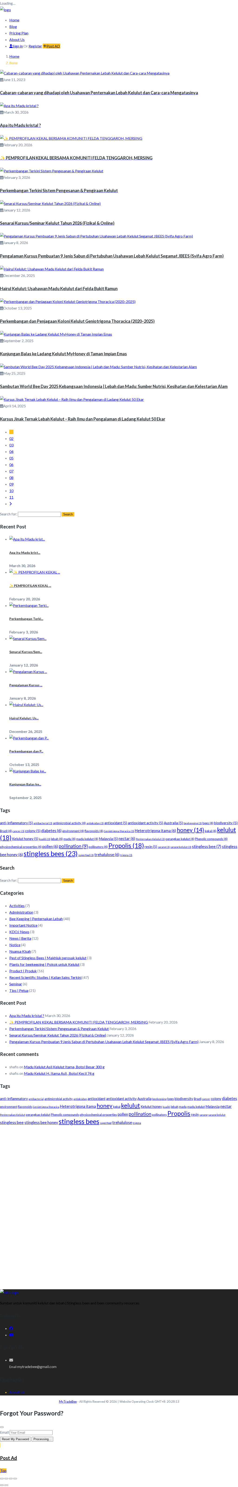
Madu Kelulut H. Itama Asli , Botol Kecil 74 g (59, 1073)
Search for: (8, 514)
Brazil (6, 831)
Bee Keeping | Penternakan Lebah (36, 918)
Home (14, 20)
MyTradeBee (68, 1401)
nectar (127, 838)
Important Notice (23, 925)
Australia (173, 823)
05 (11, 458)
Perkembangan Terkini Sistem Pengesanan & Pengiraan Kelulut (59, 1028)
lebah (57, 839)
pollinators (98, 847)
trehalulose (106, 854)
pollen (50, 846)
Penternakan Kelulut (150, 838)
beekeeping (193, 823)
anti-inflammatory (16, 823)
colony (32, 831)
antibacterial (42, 823)
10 (11, 490)
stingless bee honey (41, 1122)
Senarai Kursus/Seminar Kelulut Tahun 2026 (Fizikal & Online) (57, 1035)
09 (11, 484)
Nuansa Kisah (20, 951)
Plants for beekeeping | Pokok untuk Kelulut (44, 964)
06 (11, 464)
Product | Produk (23, 971)
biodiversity (226, 823)
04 (11, 451)
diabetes (51, 830)
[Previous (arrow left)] (2, 1485)
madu (69, 839)
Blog (13, 26)
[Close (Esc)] (15, 1478)
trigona (126, 855)
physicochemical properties (21, 847)
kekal (210, 831)
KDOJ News (19, 931)
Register (35, 46)
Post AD (53, 46)
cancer (18, 831)
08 (11, 477)
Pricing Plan (18, 33)
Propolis (126, 845)
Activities (17, 905)
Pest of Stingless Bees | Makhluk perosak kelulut (47, 958)
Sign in (18, 46)
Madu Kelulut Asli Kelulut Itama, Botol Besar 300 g (64, 1067)
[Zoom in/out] (2, 1478)
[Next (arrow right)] (6, 1485)
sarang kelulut (180, 846)
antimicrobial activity (69, 823)
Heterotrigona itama (155, 830)
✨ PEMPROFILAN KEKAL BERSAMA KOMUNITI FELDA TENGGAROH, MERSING (78, 1022)
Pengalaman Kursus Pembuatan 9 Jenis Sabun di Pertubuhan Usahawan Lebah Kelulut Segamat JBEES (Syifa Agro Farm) (103, 1041)
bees (207, 823)
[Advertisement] (119, 1165)
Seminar (15, 984)
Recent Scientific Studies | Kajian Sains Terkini (45, 977)
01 (11, 432)
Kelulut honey (25, 839)
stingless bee (206, 846)
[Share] (11, 1478)
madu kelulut (87, 839)
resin (151, 846)
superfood (86, 855)
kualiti (44, 838)
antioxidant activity (145, 823)
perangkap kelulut (179, 839)
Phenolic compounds (211, 839)
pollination (73, 846)
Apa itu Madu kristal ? (26, 1015)
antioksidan (95, 823)
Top (3, 1470)
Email (4, 1432)
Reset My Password (15, 1439)
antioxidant (115, 823)
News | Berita (20, 938)
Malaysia (108, 839)
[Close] (2, 1427)
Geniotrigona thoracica (119, 831)
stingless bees (51, 853)
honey (190, 830)
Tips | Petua (18, 990)
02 (11, 438)
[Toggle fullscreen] (6, 1478)
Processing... (42, 1439)
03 (11, 445)
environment (73, 831)
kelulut (130, 1105)
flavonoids (94, 831)
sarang (164, 846)
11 (11, 497)
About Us (17, 39)
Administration (21, 912)
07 (11, 471)
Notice (14, 945)
